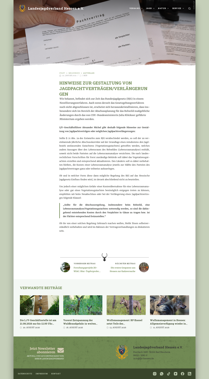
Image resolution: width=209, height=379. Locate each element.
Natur (162, 8)
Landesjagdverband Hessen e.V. (56, 8)
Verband (134, 8)
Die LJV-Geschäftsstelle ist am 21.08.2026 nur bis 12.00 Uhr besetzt (38, 323)
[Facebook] (182, 373)
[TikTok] (168, 373)
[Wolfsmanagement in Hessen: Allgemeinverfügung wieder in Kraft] (169, 305)
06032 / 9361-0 (140, 355)
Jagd (149, 8)
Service (176, 8)
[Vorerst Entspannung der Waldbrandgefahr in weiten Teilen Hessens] (82, 305)
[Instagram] (154, 373)
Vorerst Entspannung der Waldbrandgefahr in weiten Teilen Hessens (79, 323)
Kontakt (56, 374)
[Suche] (189, 8)
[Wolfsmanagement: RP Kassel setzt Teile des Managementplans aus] (126, 305)
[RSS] (189, 373)
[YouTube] (175, 373)
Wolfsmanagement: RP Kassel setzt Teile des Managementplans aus (124, 323)
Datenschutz (25, 374)
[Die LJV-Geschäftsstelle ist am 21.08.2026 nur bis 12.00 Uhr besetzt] (39, 305)
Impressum (42, 374)
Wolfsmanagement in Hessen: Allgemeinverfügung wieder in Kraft (168, 323)
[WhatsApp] (161, 373)
